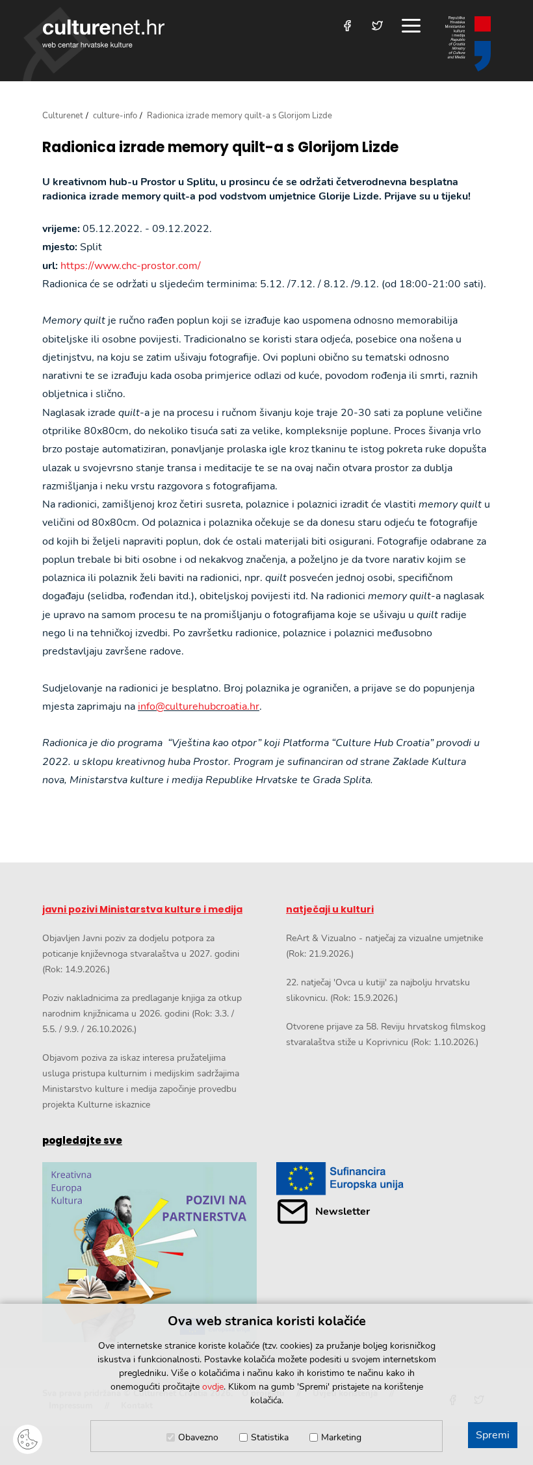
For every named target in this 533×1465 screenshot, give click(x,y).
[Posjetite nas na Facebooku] (347, 25)
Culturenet (62, 116)
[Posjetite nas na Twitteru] (377, 25)
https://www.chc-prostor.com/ (130, 266)
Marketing (341, 1437)
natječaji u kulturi (330, 909)
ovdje (213, 1387)
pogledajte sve (82, 1140)
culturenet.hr (103, 33)
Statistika (270, 1437)
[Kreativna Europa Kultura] (149, 1252)
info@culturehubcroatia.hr (198, 706)
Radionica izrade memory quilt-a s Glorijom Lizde (220, 147)
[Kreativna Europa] (383, 1178)
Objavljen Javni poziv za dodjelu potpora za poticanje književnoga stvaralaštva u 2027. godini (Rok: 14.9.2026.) (140, 954)
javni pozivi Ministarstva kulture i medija (142, 909)
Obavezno (198, 1437)
